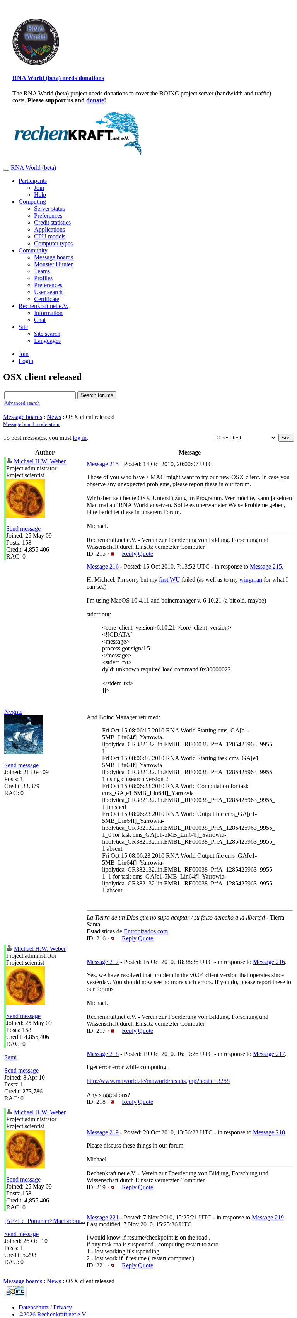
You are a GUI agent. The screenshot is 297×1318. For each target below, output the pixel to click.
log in (80, 437)
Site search (47, 333)
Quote (145, 553)
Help (40, 194)
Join (39, 187)
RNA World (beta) (33, 167)
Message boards (53, 257)
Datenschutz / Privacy (45, 1307)
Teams (42, 271)
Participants (33, 180)
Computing (32, 201)
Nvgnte (13, 711)
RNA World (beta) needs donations (58, 78)
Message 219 (103, 1132)
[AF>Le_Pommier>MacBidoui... (44, 1221)
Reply (129, 553)
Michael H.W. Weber (40, 461)
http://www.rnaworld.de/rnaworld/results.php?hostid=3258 (158, 1081)
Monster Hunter (53, 264)
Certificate (46, 299)
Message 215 (103, 464)
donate (95, 100)
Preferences (48, 215)
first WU (169, 579)
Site (23, 327)
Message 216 (103, 566)
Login (26, 361)
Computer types (53, 243)
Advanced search (22, 403)
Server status (49, 208)
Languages (47, 340)
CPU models (49, 236)
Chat (40, 320)
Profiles (43, 278)
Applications (49, 229)
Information (48, 313)
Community (33, 250)
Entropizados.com (146, 931)
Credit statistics (52, 222)
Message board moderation (31, 424)
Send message (23, 528)
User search (48, 292)
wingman (250, 579)
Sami (10, 1057)
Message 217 (103, 962)
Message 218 (103, 1054)
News (54, 417)
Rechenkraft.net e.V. (43, 306)
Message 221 (103, 1217)
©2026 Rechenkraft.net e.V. (53, 1314)
